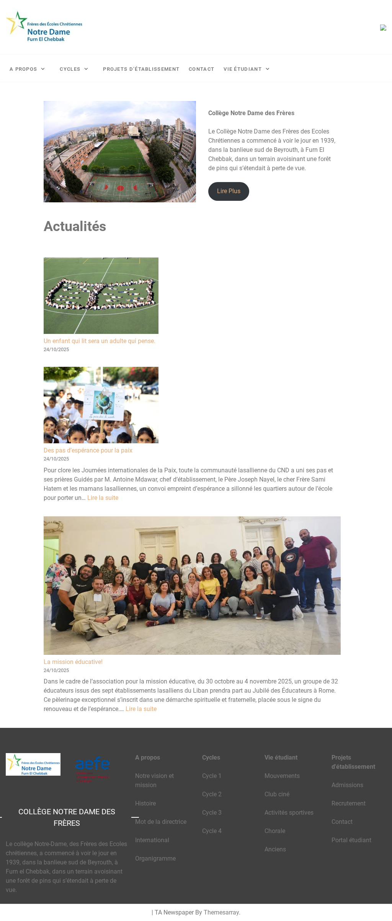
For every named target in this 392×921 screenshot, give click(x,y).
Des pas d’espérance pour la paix (88, 450)
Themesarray (221, 912)
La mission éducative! (73, 662)
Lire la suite (102, 497)
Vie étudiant (243, 69)
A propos (23, 69)
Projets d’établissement (141, 69)
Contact (201, 69)
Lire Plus (228, 191)
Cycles (70, 69)
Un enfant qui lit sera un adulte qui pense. (99, 341)
